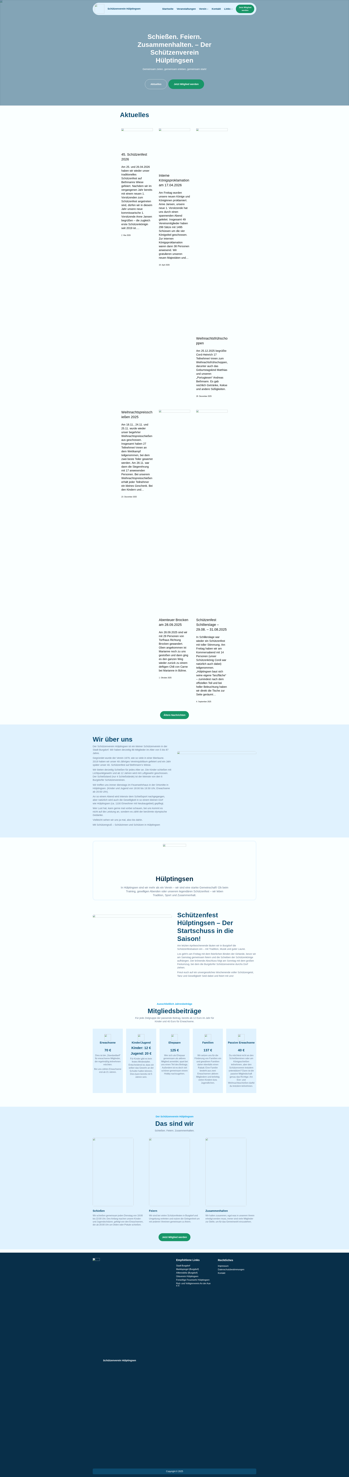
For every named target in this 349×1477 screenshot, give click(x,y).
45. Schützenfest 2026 (134, 156)
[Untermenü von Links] (232, 9)
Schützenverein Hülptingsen (124, 8)
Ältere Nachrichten (174, 715)
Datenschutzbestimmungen (231, 1269)
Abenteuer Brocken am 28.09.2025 (173, 622)
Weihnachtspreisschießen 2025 (136, 414)
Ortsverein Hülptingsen (187, 1276)
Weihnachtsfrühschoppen (212, 340)
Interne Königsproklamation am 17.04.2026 (174, 180)
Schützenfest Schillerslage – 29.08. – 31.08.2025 (211, 624)
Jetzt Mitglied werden (245, 8)
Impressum (223, 1266)
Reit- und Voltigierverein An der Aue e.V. (193, 1284)
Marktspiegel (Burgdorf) (187, 1269)
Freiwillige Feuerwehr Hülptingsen (193, 1280)
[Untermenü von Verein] (207, 9)
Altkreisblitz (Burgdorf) (187, 1273)
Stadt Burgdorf (183, 1266)
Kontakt (221, 1273)
